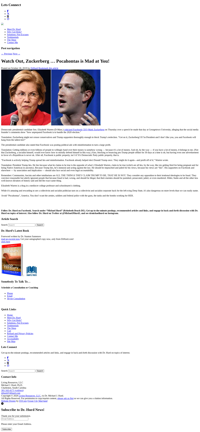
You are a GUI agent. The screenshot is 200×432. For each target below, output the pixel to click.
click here (5, 241)
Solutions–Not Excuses (18, 34)
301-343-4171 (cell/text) (12, 390)
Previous (6, 54)
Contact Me (12, 42)
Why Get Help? (14, 32)
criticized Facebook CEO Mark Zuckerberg (84, 129)
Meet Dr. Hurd (14, 29)
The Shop (11, 40)
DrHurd (34, 68)
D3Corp (23, 401)
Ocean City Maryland (37, 401)
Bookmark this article (48, 68)
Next (16, 54)
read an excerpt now (10, 239)
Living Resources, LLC (30, 395)
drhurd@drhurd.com (10, 393)
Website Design (8, 401)
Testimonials (13, 37)
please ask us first (65, 398)
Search (4, 225)
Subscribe (6, 429)
